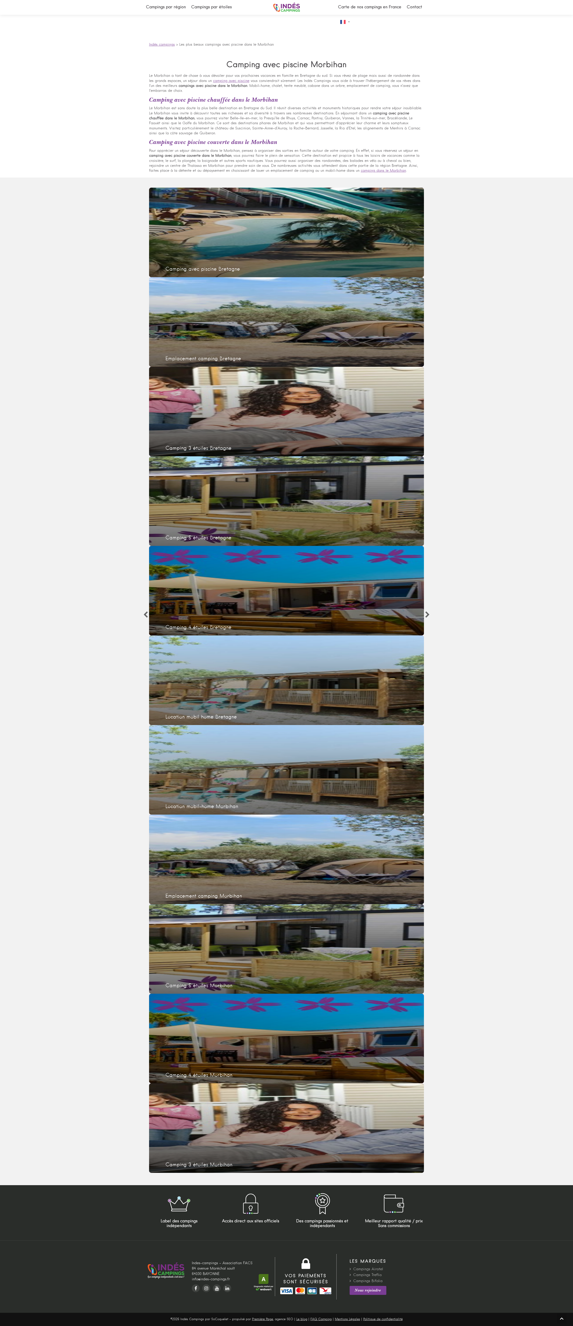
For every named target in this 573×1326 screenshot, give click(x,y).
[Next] (427, 614)
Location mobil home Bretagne (286, 680)
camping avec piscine (231, 81)
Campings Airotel (368, 1269)
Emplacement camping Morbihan (286, 859)
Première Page (262, 1319)
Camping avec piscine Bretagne (286, 232)
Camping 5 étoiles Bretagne (286, 501)
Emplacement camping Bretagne (286, 322)
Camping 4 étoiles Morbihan (286, 1038)
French (346, 22)
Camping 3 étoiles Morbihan (286, 1128)
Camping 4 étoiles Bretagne (286, 590)
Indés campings (162, 45)
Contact (414, 7)
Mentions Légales (347, 1319)
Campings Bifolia (368, 1281)
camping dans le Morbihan (383, 171)
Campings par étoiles (211, 7)
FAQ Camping (321, 1319)
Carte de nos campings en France (369, 7)
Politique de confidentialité (383, 1319)
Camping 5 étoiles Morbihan (286, 949)
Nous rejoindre (368, 1290)
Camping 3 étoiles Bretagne (286, 411)
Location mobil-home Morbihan (286, 770)
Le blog (301, 1319)
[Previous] (145, 614)
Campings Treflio (367, 1275)
